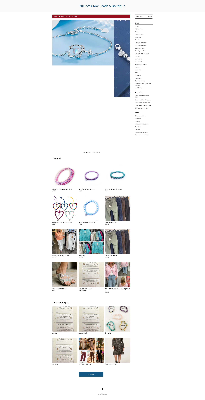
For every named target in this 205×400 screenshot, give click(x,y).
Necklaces (138, 78)
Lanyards (138, 75)
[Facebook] (102, 389)
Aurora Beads (139, 34)
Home (137, 26)
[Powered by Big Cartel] (102, 394)
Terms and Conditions (141, 124)
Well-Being (138, 88)
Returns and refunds (141, 132)
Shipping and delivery (141, 135)
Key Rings (138, 70)
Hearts (137, 67)
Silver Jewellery (139, 81)
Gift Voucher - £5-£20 (141, 108)
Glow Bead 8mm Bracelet (142, 100)
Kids (136, 73)
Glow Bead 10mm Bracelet (143, 105)
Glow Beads (138, 62)
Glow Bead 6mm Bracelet (142, 103)
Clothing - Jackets (140, 51)
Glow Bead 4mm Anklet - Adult (142, 96)
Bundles (137, 40)
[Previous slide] (54, 86)
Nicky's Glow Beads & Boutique (102, 6)
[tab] (83, 152)
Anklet (137, 32)
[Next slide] (128, 86)
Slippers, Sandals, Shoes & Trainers (143, 84)
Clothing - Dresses (140, 45)
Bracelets (138, 37)
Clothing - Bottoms (141, 42)
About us (138, 127)
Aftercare (138, 118)
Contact (137, 129)
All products (91, 374)
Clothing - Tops (139, 48)
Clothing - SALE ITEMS (142, 53)
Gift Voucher (139, 59)
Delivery (137, 121)
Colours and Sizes (140, 116)
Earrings (137, 56)
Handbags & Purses (141, 64)
